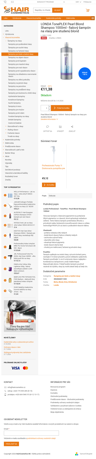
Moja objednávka (57, 412)
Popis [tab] (44, 196)
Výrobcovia (9, 34)
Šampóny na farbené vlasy (18, 51)
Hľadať (57, 10)
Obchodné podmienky (58, 396)
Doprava (53, 390)
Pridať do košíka (63, 108)
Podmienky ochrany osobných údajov (65, 402)
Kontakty (54, 393)
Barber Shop (10, 153)
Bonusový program (45, 2)
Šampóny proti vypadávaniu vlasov (21, 71)
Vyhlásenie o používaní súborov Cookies (65, 406)
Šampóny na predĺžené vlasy (19, 90)
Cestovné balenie (14, 123)
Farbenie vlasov (14, 133)
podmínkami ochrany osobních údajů (41, 438)
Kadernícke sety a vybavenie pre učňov (19, 342)
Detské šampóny (14, 120)
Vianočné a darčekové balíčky (16, 173)
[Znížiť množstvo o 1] (49, 109)
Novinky (8, 160)
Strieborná (72, 282)
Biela (56, 282)
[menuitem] (5, 18)
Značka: (55, 38)
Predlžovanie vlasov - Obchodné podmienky (67, 399)
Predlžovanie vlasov (12, 146)
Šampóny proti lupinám (17, 61)
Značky (8, 180)
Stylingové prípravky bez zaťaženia (17, 352)
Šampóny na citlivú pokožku (19, 80)
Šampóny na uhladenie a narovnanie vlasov (22, 75)
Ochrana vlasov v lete (12, 347)
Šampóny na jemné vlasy (17, 83)
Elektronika (9, 143)
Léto (7, 31)
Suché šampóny (14, 103)
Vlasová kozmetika (12, 37)
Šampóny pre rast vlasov (17, 68)
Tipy (6, 166)
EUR (77, 2)
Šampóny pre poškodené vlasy (20, 44)
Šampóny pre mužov (16, 110)
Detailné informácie (48, 119)
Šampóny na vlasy (15, 41)
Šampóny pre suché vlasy (18, 48)
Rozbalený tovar (11, 176)
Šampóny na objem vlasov (18, 58)
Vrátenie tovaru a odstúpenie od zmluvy (65, 409)
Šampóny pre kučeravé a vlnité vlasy (22, 93)
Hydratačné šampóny (16, 96)
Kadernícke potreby (12, 140)
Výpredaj (8, 163)
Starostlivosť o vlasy (15, 126)
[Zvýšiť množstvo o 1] (49, 106)
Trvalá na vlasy (13, 136)
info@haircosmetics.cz (16, 387)
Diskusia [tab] (52, 196)
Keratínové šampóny (16, 100)
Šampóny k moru (14, 106)
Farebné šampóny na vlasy (18, 116)
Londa (56, 285)
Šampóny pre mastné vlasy (18, 64)
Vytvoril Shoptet (86, 454)
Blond (61, 282)
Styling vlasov (13, 130)
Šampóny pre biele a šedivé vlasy (20, 54)
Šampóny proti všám (16, 113)
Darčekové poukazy (12, 170)
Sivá (66, 282)
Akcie (7, 156)
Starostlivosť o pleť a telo (14, 150)
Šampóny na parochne (17, 86)
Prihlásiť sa (11, 444)
